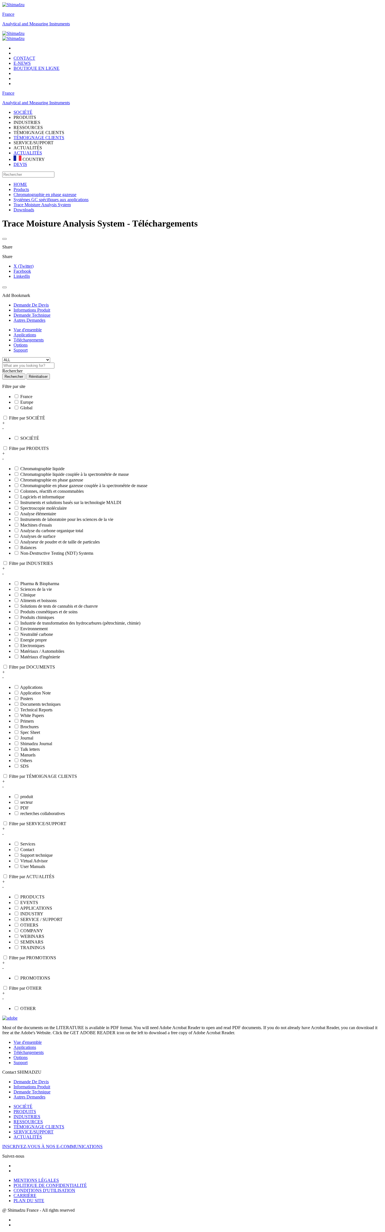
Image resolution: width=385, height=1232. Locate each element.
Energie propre (33, 640)
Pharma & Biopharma (39, 583)
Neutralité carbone (36, 634)
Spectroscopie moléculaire (43, 508)
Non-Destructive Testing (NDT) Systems (56, 553)
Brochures (29, 726)
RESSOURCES (28, 1121)
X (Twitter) (24, 266)
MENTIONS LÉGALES (36, 1180)
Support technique (36, 855)
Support (21, 350)
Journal (26, 738)
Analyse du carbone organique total (51, 530)
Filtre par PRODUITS (29, 448)
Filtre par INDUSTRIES (31, 563)
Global (26, 407)
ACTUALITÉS (28, 152)
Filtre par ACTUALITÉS (31, 876)
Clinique (28, 594)
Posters (26, 698)
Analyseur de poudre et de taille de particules (60, 542)
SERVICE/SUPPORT (34, 1131)
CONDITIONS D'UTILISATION (44, 1190)
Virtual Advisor (34, 860)
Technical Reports (36, 709)
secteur (26, 802)
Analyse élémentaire (38, 513)
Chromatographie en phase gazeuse (51, 480)
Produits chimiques (37, 617)
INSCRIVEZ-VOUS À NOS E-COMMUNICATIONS (52, 1146)
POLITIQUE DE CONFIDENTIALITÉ (50, 1185)
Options (21, 345)
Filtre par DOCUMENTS (32, 667)
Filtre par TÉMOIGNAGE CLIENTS (43, 776)
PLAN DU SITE (29, 1200)
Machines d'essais (36, 525)
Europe (26, 402)
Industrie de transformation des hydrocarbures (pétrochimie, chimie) (80, 623)
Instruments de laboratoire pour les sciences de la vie (66, 519)
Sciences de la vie (36, 589)
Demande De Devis (31, 1081)
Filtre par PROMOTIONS (32, 957)
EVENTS (29, 902)
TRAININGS (32, 947)
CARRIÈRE (25, 1195)
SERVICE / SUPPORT (41, 919)
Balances (28, 547)
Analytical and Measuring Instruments (36, 23)
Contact (27, 849)
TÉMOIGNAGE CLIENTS (39, 137)
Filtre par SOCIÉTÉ (27, 418)
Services (27, 844)
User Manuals (32, 866)
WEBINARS (32, 936)
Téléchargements (29, 340)
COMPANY (31, 930)
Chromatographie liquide (42, 468)
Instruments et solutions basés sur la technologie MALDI (70, 502)
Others (26, 760)
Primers (27, 721)
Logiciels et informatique (42, 496)
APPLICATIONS (36, 908)
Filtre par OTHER (25, 988)
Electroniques (32, 645)
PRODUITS (25, 1111)
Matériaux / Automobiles (42, 651)
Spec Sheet (30, 732)
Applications (25, 334)
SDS (24, 766)
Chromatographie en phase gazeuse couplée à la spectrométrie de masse (83, 485)
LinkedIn (22, 276)
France (8, 14)
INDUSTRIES (27, 1116)
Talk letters (30, 749)
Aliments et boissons (38, 600)
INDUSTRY (31, 913)
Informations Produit (32, 1086)
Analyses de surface (38, 536)
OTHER (28, 1008)
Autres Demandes (29, 1097)
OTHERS (29, 925)
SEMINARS (31, 942)
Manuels (28, 754)
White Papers (32, 715)
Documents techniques (40, 704)
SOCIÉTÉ (29, 438)
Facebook (22, 271)
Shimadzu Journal (36, 743)
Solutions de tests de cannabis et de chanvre (59, 606)
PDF (24, 807)
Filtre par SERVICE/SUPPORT (37, 823)
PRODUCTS (32, 896)
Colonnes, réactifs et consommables (52, 491)
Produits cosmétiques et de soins (49, 611)
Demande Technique (32, 1091)
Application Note (35, 693)
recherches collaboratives (42, 813)
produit (26, 796)
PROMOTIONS (35, 978)
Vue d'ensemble (28, 329)
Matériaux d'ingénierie (40, 656)
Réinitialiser (38, 376)
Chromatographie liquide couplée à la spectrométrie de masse (74, 474)
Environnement (34, 628)
